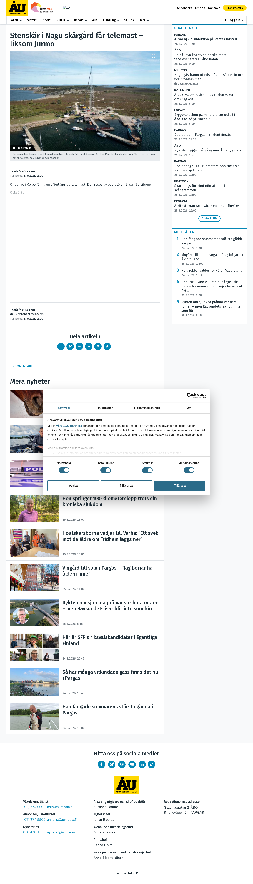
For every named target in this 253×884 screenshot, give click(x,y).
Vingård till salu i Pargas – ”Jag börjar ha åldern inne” (212, 259)
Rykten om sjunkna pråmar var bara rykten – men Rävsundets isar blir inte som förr (210, 308)
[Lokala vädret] (65, 7)
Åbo (177, 50)
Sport (47, 20)
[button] (234, 20)
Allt (94, 20)
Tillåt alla (180, 485)
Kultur (61, 20)
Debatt (79, 20)
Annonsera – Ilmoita (191, 8)
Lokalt (14, 20)
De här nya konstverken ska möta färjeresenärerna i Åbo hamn (200, 59)
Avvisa (73, 485)
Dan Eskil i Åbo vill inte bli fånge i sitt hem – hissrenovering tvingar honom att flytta (212, 288)
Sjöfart (32, 20)
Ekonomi (180, 201)
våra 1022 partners (69, 425)
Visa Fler (209, 218)
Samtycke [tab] (64, 407)
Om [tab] (189, 407)
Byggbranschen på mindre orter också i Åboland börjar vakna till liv (204, 119)
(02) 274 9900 (34, 807)
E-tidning (109, 20)
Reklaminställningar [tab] (147, 407)
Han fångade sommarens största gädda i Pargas (212, 243)
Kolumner (182, 90)
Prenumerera (235, 8)
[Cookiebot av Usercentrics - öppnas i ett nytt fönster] (189, 395)
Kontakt (214, 8)
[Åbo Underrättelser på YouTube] (132, 764)
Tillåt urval (126, 485)
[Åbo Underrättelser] (126, 785)
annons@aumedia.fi (62, 819)
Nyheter (181, 70)
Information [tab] (105, 407)
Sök (131, 20)
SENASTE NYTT (186, 28)
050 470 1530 (34, 832)
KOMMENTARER (23, 366)
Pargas (180, 35)
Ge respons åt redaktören (29, 314)
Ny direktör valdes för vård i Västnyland (211, 273)
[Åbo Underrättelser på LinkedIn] (142, 764)
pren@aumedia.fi (59, 807)
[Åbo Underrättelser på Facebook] (101, 764)
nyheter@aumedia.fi (62, 832)
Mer (142, 20)
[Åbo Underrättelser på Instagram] (122, 764)
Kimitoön (181, 181)
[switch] (105, 470)
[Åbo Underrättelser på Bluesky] (111, 764)
